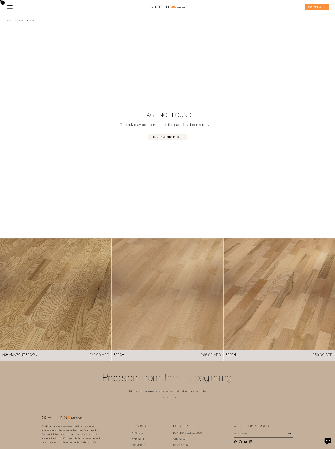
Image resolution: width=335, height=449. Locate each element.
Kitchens (138, 433)
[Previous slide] (5, 294)
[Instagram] (240, 441)
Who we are (180, 439)
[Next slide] (106, 294)
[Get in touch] (328, 441)
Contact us (167, 397)
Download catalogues (187, 433)
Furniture (138, 445)
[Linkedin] (250, 441)
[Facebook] (235, 441)
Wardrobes (139, 439)
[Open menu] (10, 7)
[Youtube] (245, 441)
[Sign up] (289, 433)
